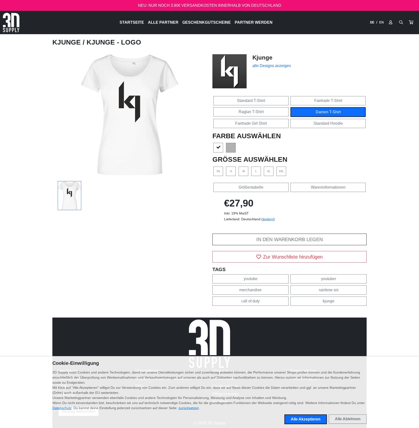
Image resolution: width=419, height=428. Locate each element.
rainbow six (328, 290)
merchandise (250, 290)
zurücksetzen (188, 408)
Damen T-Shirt (328, 112)
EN (381, 22)
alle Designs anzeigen (271, 66)
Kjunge (67, 42)
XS (218, 171)
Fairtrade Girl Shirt (251, 123)
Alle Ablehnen (348, 419)
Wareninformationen (328, 187)
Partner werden (254, 22)
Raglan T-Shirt (251, 112)
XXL (281, 171)
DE (372, 22)
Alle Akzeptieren (306, 419)
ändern (268, 219)
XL (268, 171)
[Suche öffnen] (401, 22)
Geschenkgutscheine (206, 22)
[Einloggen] (390, 22)
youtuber (328, 279)
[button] (411, 22)
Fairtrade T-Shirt (328, 101)
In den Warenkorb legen (289, 239)
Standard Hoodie (328, 123)
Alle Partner (163, 22)
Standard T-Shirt (251, 101)
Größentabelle (251, 187)
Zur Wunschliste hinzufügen (293, 257)
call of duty (250, 301)
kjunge (328, 301)
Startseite (132, 22)
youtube (251, 279)
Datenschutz (62, 408)
